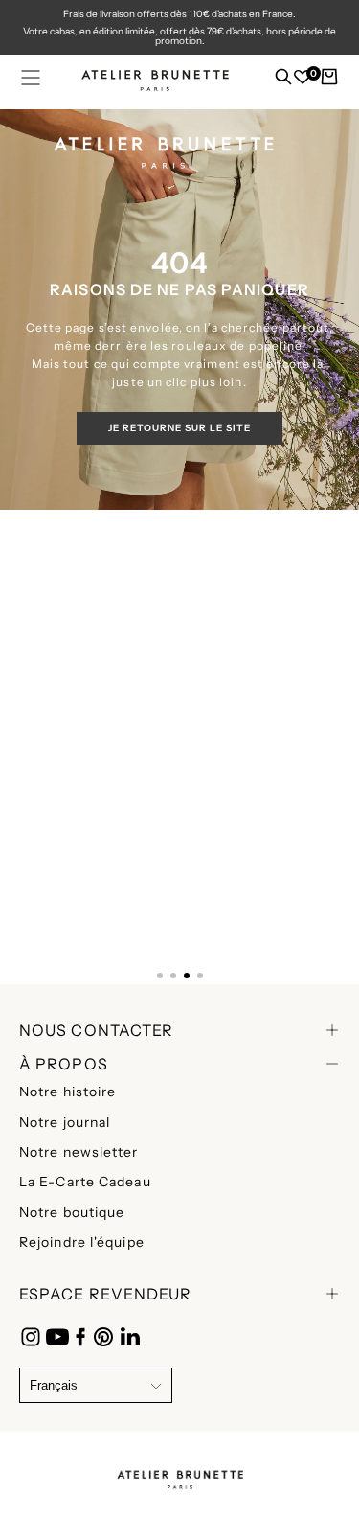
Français (54, 1385)
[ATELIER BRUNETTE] (180, 1474)
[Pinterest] (103, 1336)
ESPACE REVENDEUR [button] (105, 1293)
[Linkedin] (130, 1336)
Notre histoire (67, 1091)
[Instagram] (30, 1336)
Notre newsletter (79, 1152)
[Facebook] (80, 1336)
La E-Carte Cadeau (85, 1181)
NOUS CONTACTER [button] (96, 1030)
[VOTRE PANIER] (329, 81)
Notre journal (64, 1122)
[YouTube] (57, 1336)
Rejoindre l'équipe (82, 1242)
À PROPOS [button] (63, 1063)
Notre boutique (71, 1212)
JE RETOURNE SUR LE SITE (179, 428)
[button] (30, 77)
